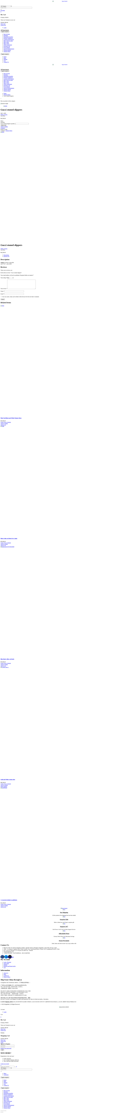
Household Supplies (8, 1093)
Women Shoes (7, 94)
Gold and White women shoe (8, 779)
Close (2, 1042)
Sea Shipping (64, 912)
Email (2, 294)
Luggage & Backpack (9, 1096)
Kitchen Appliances (8, 1094)
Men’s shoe (6, 1098)
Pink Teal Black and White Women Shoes (11, 418)
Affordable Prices (64, 933)
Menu (5, 1073)
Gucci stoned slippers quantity (8, 123)
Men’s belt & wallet (8, 1097)
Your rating (4, 277)
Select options (4, 786)
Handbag (6, 1092)
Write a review (4, 114)
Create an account (5, 1063)
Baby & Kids (7, 1090)
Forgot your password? (6, 1048)
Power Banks (7, 1104)
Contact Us (6, 1085)
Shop (5, 1081)
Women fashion (7, 1106)
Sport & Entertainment (9, 1105)
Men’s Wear (6, 1100)
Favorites (3, 10)
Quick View (4, 422)
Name (2, 291)
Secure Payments (64, 940)
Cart (5, 1084)
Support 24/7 (64, 926)
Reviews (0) (6, 256)
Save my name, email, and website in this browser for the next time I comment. (20, 296)
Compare (3, 128)
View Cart (3, 23)
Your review (4, 288)
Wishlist (5, 1082)
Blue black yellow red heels (7, 659)
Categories (6, 1074)
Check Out (3, 25)
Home (5, 93)
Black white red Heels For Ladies (9, 538)
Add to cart (3, 125)
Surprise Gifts (64, 919)
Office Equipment (8, 1101)
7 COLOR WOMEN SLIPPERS (9, 900)
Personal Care (7, 1102)
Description (6, 255)
